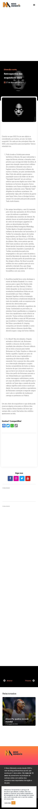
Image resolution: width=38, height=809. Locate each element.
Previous (5, 713)
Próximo (28, 681)
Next (33, 713)
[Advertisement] (19, 38)
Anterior (9, 681)
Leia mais (8, 803)
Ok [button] (13, 803)
